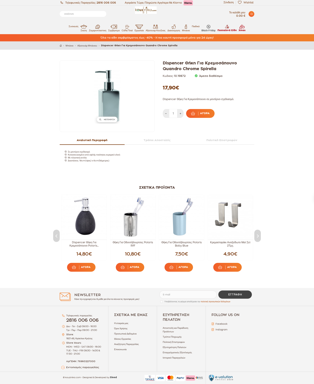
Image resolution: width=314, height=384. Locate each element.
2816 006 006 (106, 2)
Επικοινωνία (120, 349)
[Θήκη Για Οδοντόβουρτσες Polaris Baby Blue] (181, 216)
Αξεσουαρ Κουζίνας (156, 30)
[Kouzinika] (157, 10)
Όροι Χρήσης (121, 328)
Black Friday (208, 30)
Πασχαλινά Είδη (227, 30)
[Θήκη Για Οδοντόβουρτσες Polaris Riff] (132, 216)
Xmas (242, 30)
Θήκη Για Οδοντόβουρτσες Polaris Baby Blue (181, 244)
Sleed (113, 377)
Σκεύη (84, 30)
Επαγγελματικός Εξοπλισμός (177, 352)
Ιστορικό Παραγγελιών (174, 358)
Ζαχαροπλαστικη (97, 30)
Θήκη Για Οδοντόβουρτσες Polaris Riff (133, 244)
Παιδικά (196, 26)
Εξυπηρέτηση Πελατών (174, 347)
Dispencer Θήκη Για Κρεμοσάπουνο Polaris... (84, 244)
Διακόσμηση (173, 30)
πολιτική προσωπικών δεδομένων (215, 302)
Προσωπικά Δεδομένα (125, 334)
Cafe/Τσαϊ (127, 30)
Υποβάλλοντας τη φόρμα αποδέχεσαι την (197, 302)
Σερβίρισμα (114, 30)
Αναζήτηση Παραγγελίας (126, 344)
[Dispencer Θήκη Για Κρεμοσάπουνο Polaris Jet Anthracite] (84, 216)
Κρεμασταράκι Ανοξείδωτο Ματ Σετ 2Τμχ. (230, 244)
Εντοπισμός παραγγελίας (82, 367)
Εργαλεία (139, 30)
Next (257, 236)
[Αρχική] (61, 45)
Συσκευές (73, 26)
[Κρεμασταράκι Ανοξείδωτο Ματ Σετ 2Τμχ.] (230, 216)
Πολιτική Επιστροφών (174, 342)
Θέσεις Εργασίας (122, 339)
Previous (56, 236)
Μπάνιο (186, 30)
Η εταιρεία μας (121, 323)
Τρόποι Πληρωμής (172, 337)
